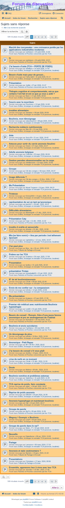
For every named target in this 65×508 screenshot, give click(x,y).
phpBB (25, 499)
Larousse (29, 445)
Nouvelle (13, 434)
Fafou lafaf (30, 77)
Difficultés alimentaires (20, 210)
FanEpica (29, 328)
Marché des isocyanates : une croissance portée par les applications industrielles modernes (36, 48)
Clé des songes (32, 171)
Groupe (12, 169)
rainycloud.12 (31, 121)
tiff (26, 345)
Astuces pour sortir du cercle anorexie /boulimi (32, 144)
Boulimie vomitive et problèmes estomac (29, 376)
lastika (28, 265)
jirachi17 (29, 204)
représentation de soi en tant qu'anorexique (30, 202)
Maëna (28, 370)
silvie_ (28, 386)
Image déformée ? (18, 177)
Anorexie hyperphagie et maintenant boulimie (31, 401)
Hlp (27, 403)
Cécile (28, 282)
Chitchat (29, 154)
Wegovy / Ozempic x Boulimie (23, 417)
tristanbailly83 (31, 273)
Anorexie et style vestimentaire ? (25, 451)
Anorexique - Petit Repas (21, 342)
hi (10, 58)
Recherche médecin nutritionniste (25, 127)
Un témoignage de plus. (20, 334)
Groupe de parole (17, 409)
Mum (28, 96)
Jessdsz (29, 470)
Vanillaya (29, 68)
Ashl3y (28, 353)
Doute (12, 367)
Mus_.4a (29, 248)
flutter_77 (29, 428)
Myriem (28, 453)
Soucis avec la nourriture (21, 102)
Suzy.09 (29, 138)
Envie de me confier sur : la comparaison (29, 288)
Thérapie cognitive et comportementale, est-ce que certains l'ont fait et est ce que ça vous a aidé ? (33, 92)
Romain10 (29, 320)
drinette (28, 229)
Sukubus (29, 113)
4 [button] (42, 37)
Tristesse (13, 194)
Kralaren (29, 298)
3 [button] (38, 37)
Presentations (15, 459)
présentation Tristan (18, 271)
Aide (11, 135)
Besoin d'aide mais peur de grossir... (27, 75)
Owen (28, 146)
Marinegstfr (30, 213)
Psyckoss (29, 104)
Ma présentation (17, 296)
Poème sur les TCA (18, 254)
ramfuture (29, 52)
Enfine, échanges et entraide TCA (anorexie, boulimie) (38, 70)
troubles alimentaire (19, 110)
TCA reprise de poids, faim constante (27, 384)
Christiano (29, 461)
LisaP (28, 420)
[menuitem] (8, 13)
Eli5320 (28, 395)
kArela (28, 290)
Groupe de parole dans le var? (24, 426)
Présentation (15, 83)
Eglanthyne (30, 436)
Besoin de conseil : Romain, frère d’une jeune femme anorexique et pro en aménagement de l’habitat (35, 316)
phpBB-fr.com (37, 502)
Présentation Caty (17, 219)
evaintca (29, 257)
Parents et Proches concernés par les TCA (34, 54)
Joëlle (28, 85)
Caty (27, 221)
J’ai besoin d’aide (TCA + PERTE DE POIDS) (30, 66)
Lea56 (28, 309)
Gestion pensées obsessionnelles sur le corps (31, 160)
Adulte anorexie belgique (21, 152)
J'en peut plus (16, 246)
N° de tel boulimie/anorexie (22, 279)
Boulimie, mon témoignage (22, 119)
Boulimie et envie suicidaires (23, 326)
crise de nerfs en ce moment (23, 359)
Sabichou (29, 378)
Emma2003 (30, 196)
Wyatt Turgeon (31, 188)
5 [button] (45, 37)
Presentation (15, 263)
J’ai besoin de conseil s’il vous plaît (26, 351)
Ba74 (28, 411)
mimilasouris (30, 163)
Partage (12, 442)
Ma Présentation (17, 185)
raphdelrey (30, 240)
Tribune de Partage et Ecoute (29, 250)
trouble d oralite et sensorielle (23, 227)
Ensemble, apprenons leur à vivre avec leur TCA (32, 467)
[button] (27, 37)
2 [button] (35, 37)
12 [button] (52, 37)
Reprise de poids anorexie (22, 392)
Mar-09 (28, 129)
